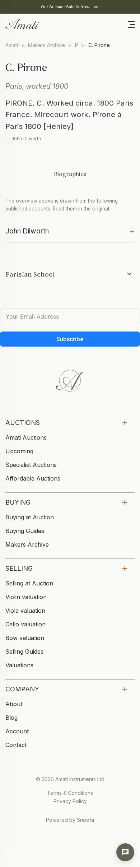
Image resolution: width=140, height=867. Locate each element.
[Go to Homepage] (21, 23)
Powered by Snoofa (70, 820)
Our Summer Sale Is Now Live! (70, 6)
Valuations (19, 665)
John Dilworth (70, 230)
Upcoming (19, 451)
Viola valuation (25, 610)
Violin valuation (26, 597)
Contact (16, 744)
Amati (11, 45)
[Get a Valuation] (125, 852)
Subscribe (70, 339)
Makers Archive (46, 45)
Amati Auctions (26, 437)
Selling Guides (24, 651)
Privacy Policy (70, 801)
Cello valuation (25, 624)
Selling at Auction (29, 583)
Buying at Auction (29, 517)
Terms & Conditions (70, 793)
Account (17, 731)
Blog (11, 717)
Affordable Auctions (32, 478)
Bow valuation (24, 637)
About (13, 704)
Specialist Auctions (31, 464)
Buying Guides (24, 530)
